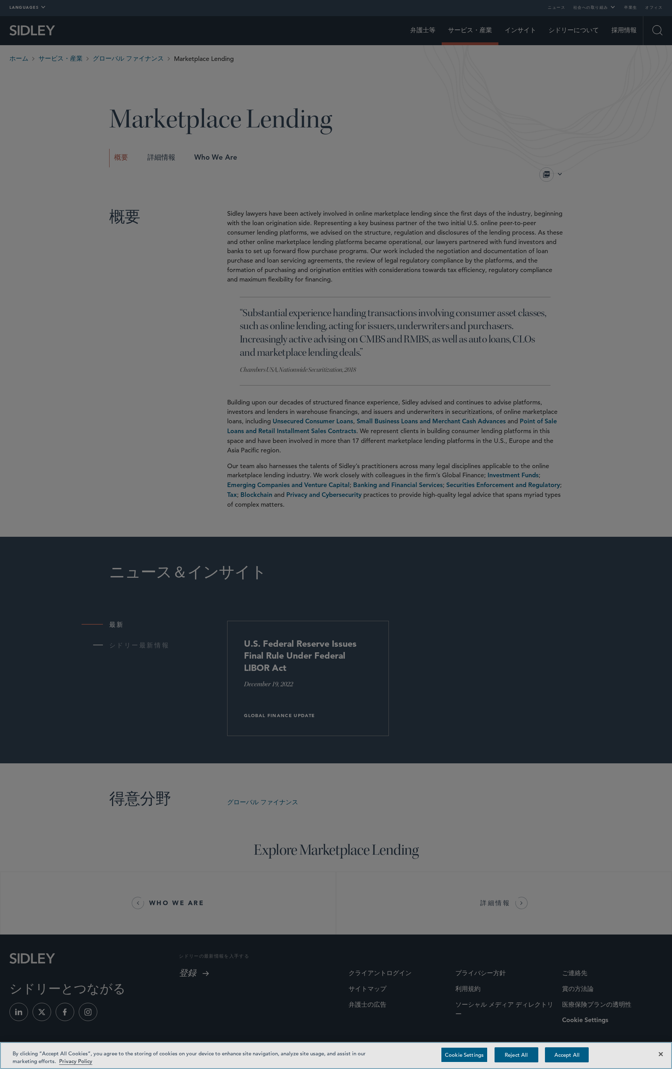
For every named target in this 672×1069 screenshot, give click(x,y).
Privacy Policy (75, 1061)
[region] (336, 1055)
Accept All (567, 1054)
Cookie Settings (464, 1054)
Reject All (516, 1054)
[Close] (660, 1054)
